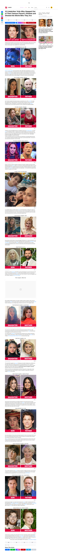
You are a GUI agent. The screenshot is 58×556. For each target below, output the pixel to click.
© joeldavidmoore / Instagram (8, 69)
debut (13, 165)
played (31, 334)
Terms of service (45, 13)
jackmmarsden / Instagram (32, 539)
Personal (22, 7)
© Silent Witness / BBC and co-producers (10, 468)
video (11, 301)
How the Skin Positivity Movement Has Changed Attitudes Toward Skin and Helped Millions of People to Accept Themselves (46, 31)
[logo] (8, 7)
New (26, 7)
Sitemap (48, 13)
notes (17, 242)
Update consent (40, 14)
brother (26, 504)
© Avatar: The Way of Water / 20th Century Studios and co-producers (13, 68)
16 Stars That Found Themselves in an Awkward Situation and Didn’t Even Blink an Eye (46, 47)
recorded (29, 101)
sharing (31, 103)
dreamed (16, 363)
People (42, 49)
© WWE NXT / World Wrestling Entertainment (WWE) (11, 162)
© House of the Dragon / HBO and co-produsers (10, 269)
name (11, 505)
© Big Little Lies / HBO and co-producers (9, 238)
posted (35, 301)
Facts (39, 49)
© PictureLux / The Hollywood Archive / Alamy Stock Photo (14, 328)
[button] (40, 27)
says (5, 131)
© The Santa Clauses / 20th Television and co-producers (11, 128)
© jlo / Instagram (7, 207)
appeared (13, 333)
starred (9, 371)
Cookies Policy (40, 13)
